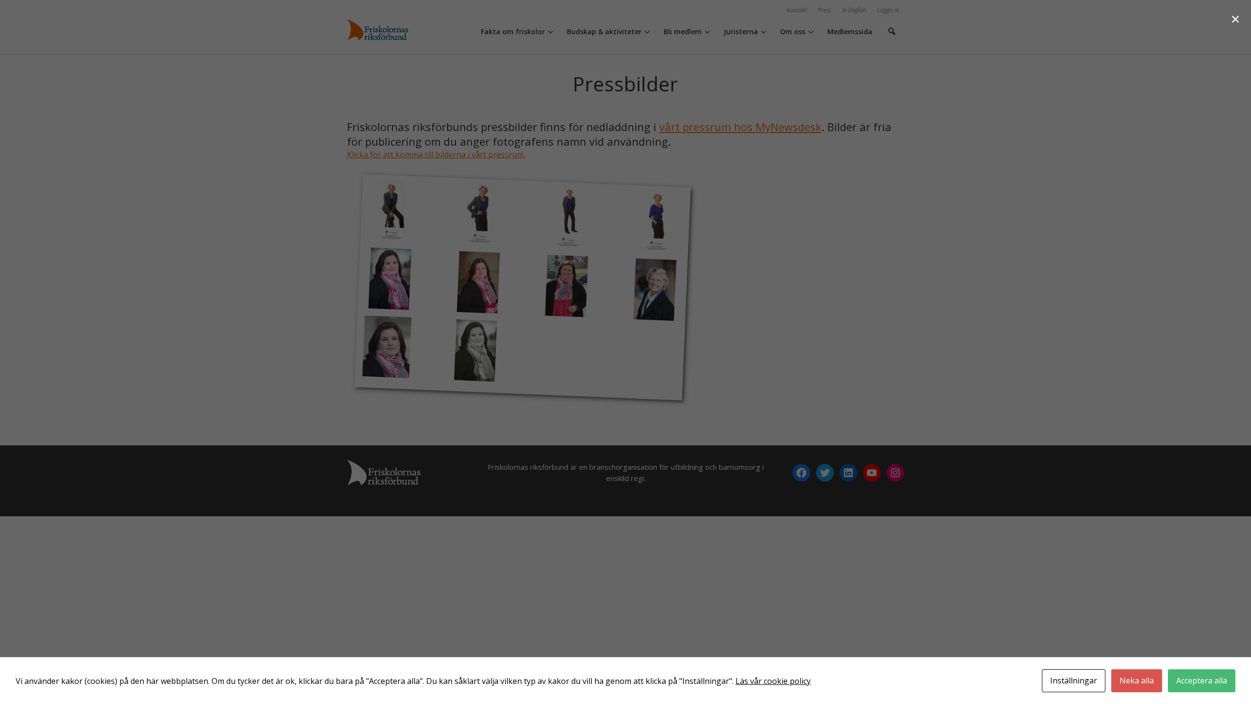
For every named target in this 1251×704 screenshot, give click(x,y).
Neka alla (1137, 680)
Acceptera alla (1201, 680)
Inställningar (1073, 680)
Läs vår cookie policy (773, 681)
